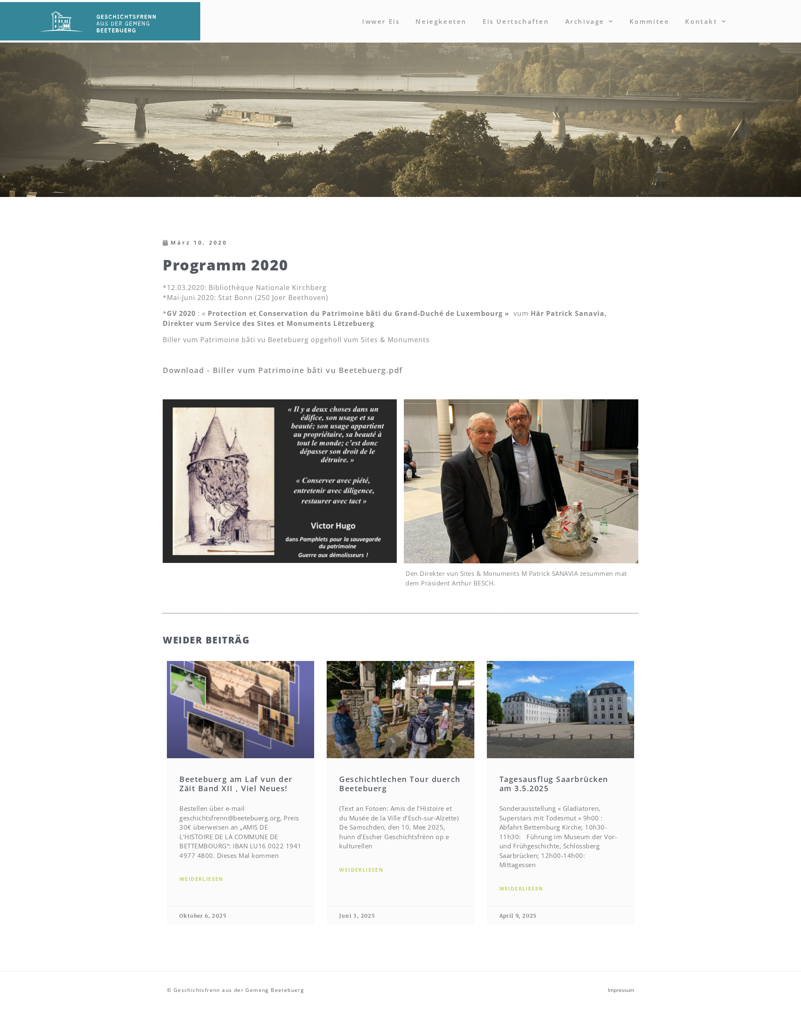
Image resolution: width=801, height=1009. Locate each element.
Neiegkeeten (441, 21)
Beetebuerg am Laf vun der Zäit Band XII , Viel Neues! (236, 783)
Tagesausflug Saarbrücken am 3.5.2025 (553, 783)
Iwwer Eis (381, 21)
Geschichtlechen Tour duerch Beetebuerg (400, 783)
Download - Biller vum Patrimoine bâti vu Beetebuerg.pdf (283, 370)
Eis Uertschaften (516, 21)
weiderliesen (201, 879)
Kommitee (650, 21)
